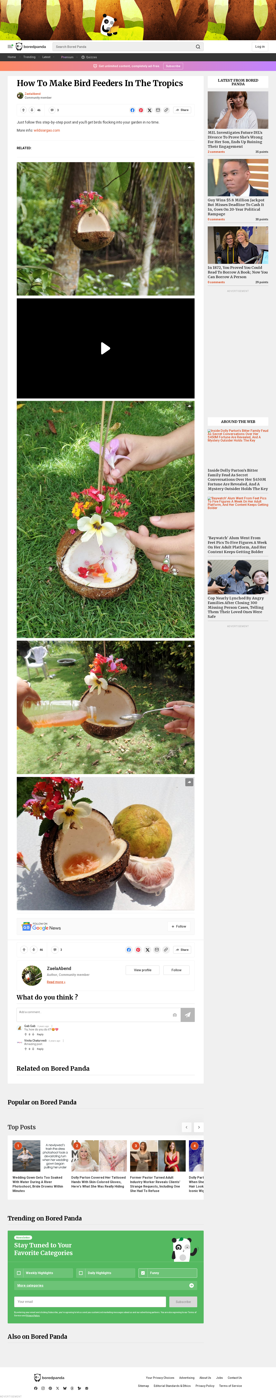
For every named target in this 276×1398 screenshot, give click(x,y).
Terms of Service (230, 1385)
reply (40, 1034)
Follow (176, 970)
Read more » (56, 982)
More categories (30, 1285)
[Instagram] (43, 1388)
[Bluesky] (64, 1388)
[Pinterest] (50, 1388)
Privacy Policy (205, 1385)
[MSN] (79, 1388)
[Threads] (72, 1388)
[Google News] (86, 1388)
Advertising (187, 1377)
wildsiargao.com (47, 130)
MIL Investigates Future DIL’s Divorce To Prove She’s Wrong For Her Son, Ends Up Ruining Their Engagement (235, 139)
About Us (205, 1377)
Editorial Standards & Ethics (172, 1385)
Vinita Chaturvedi (35, 1040)
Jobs (219, 1377)
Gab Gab (29, 1026)
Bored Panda (49, 1378)
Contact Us (235, 1377)
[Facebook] (35, 1388)
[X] (57, 1388)
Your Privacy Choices (160, 1377)
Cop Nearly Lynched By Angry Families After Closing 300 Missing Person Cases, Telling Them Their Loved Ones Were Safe (236, 607)
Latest (46, 57)
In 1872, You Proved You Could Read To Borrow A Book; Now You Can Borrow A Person (238, 272)
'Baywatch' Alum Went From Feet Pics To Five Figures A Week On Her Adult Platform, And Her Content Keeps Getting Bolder (237, 545)
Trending (29, 57)
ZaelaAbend (33, 93)
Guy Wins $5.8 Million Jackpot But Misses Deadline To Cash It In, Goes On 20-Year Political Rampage (236, 207)
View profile (142, 970)
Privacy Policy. (33, 1316)
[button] (187, 1127)
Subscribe (183, 1302)
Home (12, 57)
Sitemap (143, 1385)
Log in (260, 47)
